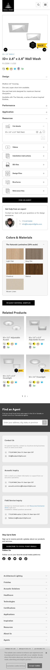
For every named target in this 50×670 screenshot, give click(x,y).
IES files (16, 164)
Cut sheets (17, 126)
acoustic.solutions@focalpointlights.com (22, 486)
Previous (5, 50)
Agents (7, 640)
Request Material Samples (18, 303)
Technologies (9, 601)
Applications (9, 614)
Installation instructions (22, 156)
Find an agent (25, 200)
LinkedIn (9, 558)
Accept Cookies (34, 666)
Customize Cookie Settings (16, 666)
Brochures (17, 182)
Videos (15, 147)
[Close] (46, 652)
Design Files (17, 173)
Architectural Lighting (13, 575)
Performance (8, 105)
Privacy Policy (25, 649)
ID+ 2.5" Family (8, 54)
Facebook (3, 558)
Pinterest (25, 558)
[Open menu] (45, 4)
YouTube (14, 558)
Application (8, 111)
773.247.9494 (27, 221)
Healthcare (8, 595)
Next (44, 50)
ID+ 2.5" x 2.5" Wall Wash (15, 132)
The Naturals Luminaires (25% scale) (22, 244)
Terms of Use (10, 649)
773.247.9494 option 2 (15, 514)
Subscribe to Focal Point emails (21, 546)
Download (40, 132)
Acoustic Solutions (12, 588)
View (37, 132)
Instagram (20, 558)
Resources (7, 118)
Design (5, 76)
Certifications (9, 607)
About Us (8, 633)
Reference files (18, 190)
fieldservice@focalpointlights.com (19, 518)
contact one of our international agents (15, 415)
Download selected (43, 138)
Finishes (7, 582)
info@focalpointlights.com (32, 224)
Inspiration (8, 620)
